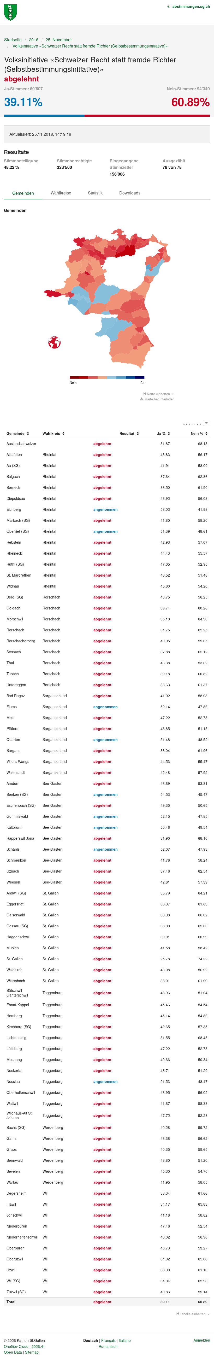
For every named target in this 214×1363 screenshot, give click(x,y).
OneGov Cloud (16, 1346)
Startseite (13, 40)
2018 (33, 40)
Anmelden (202, 1340)
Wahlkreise (61, 193)
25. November (59, 40)
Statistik (95, 193)
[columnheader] (22, 433)
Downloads (129, 193)
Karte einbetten (158, 393)
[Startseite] (10, 12)
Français (108, 1340)
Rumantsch (108, 1346)
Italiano (125, 1340)
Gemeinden (23, 193)
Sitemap (32, 1352)
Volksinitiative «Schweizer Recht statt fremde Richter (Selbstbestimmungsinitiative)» (89, 46)
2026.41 (38, 1346)
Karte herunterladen (159, 398)
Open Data (13, 1352)
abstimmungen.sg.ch (191, 6)
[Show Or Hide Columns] (206, 423)
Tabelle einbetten (192, 1313)
